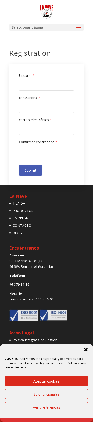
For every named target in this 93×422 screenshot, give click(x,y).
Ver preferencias (46, 407)
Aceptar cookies (46, 381)
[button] (85, 349)
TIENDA (19, 203)
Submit (30, 170)
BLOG (17, 233)
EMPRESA (20, 218)
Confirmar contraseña (38, 142)
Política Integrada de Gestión (35, 340)
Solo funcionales (47, 394)
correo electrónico (35, 120)
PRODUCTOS (23, 210)
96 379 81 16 (19, 284)
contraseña (29, 97)
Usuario (26, 75)
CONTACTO (22, 225)
